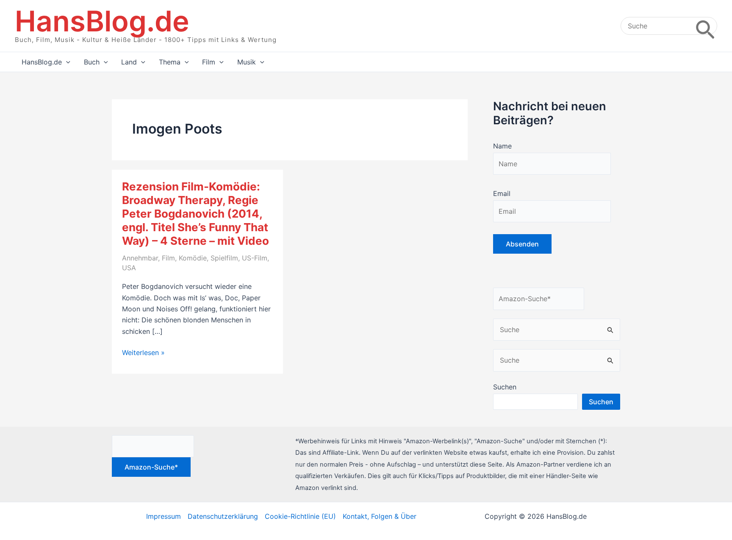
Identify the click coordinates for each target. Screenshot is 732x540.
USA (129, 267)
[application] (66, 62)
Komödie (193, 258)
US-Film (254, 258)
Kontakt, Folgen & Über (379, 516)
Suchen (504, 387)
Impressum (163, 516)
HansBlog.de (102, 21)
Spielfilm (224, 258)
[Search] (705, 25)
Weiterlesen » (143, 353)
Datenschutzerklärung (223, 516)
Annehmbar (140, 258)
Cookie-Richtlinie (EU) (300, 516)
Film (168, 258)
